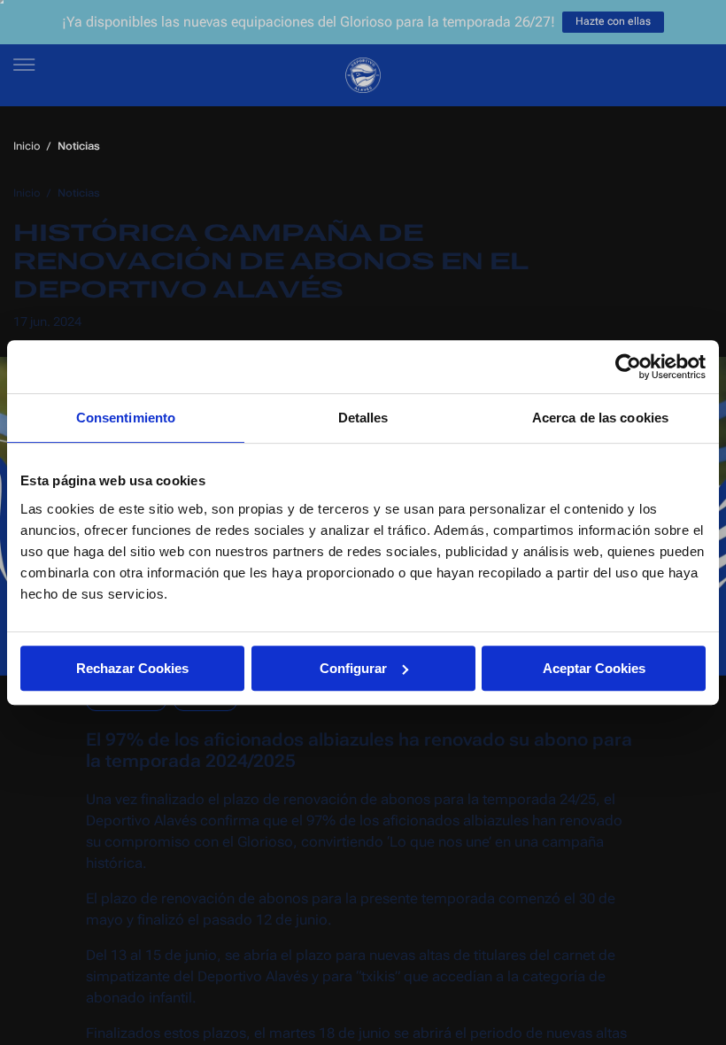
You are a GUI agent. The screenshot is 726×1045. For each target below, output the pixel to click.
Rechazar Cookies (132, 668)
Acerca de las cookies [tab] (600, 417)
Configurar (353, 668)
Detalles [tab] (363, 417)
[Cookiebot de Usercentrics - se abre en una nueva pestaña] (628, 366)
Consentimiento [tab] (125, 417)
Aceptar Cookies (594, 668)
